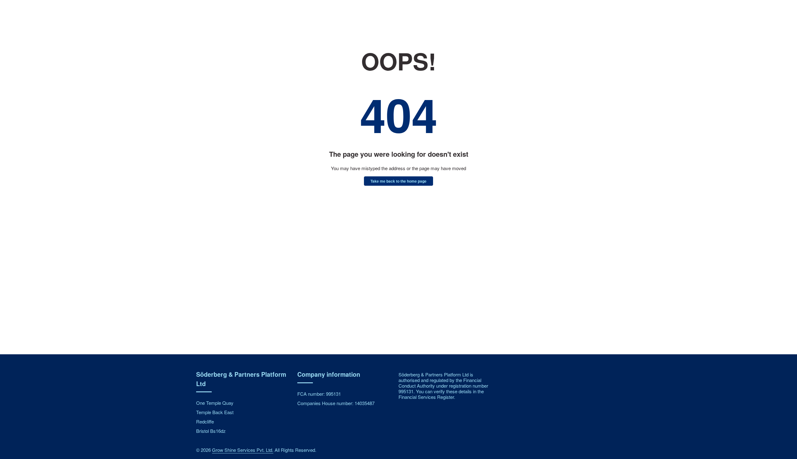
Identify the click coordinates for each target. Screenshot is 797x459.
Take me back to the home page (398, 181)
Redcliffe (205, 421)
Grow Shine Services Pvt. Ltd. (242, 450)
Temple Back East (214, 412)
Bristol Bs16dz (211, 431)
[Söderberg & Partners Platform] (229, 19)
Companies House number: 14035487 (336, 403)
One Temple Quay (214, 402)
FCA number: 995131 (319, 393)
